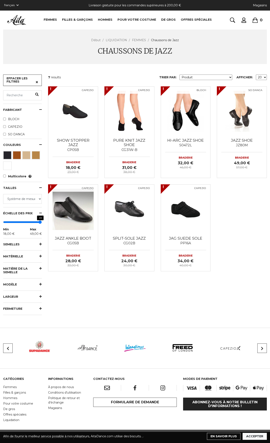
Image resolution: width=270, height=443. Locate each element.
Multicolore (17, 176)
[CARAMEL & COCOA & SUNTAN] (17, 156)
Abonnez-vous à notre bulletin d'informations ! (225, 404)
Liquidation (11, 420)
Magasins (260, 5)
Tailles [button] (9, 188)
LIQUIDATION (116, 40)
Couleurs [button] (12, 145)
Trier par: (168, 77)
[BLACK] (8, 156)
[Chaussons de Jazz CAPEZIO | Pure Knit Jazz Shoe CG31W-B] (129, 111)
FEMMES (50, 20)
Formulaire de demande (135, 402)
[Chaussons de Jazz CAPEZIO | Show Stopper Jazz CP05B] (73, 111)
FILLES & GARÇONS (77, 20)
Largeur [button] (10, 297)
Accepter (254, 436)
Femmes (10, 387)
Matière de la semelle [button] (15, 270)
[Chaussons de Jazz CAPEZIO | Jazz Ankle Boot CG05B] (73, 209)
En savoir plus (224, 436)
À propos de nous (61, 387)
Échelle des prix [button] (18, 213)
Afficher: (244, 77)
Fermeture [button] (12, 309)
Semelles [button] (11, 244)
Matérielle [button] (13, 256)
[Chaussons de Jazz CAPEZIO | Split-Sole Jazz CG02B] (129, 209)
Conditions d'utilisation (64, 392)
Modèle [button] (10, 284)
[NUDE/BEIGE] (27, 156)
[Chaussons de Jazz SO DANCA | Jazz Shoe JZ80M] (241, 111)
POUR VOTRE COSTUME (136, 20)
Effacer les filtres (17, 79)
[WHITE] (8, 167)
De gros (9, 409)
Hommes (10, 398)
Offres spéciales (196, 20)
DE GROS (168, 20)
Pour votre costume (18, 403)
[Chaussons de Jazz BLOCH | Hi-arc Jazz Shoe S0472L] (185, 111)
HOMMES (105, 20)
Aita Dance (16, 20)
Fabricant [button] (12, 110)
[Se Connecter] (243, 20)
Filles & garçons (14, 392)
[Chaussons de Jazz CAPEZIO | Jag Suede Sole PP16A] (185, 209)
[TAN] (36, 156)
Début (96, 40)
